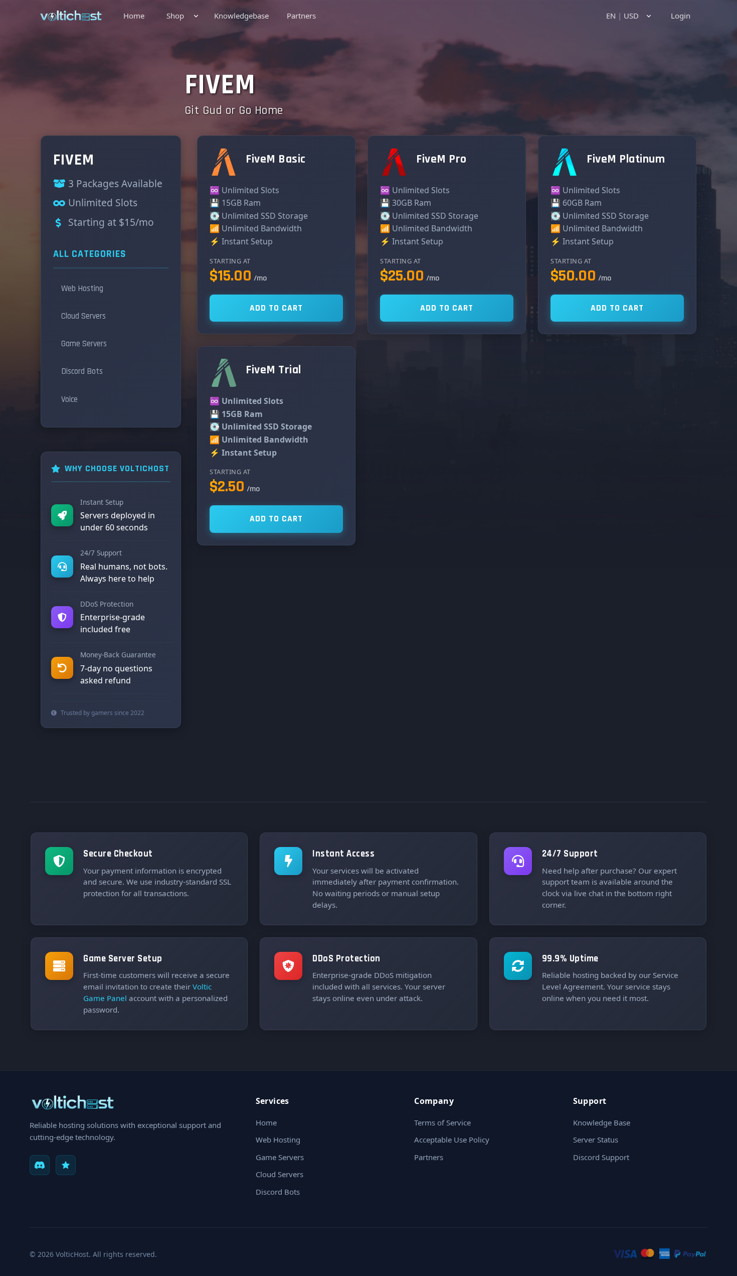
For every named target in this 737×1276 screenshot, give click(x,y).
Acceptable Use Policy (451, 1140)
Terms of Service (442, 1122)
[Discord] (40, 1165)
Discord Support (601, 1157)
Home (133, 16)
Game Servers (84, 343)
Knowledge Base (601, 1122)
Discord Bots (82, 371)
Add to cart (276, 308)
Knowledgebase (241, 16)
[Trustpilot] (66, 1165)
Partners (301, 16)
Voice (69, 399)
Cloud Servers (83, 316)
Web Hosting (82, 288)
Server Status (595, 1140)
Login (680, 16)
